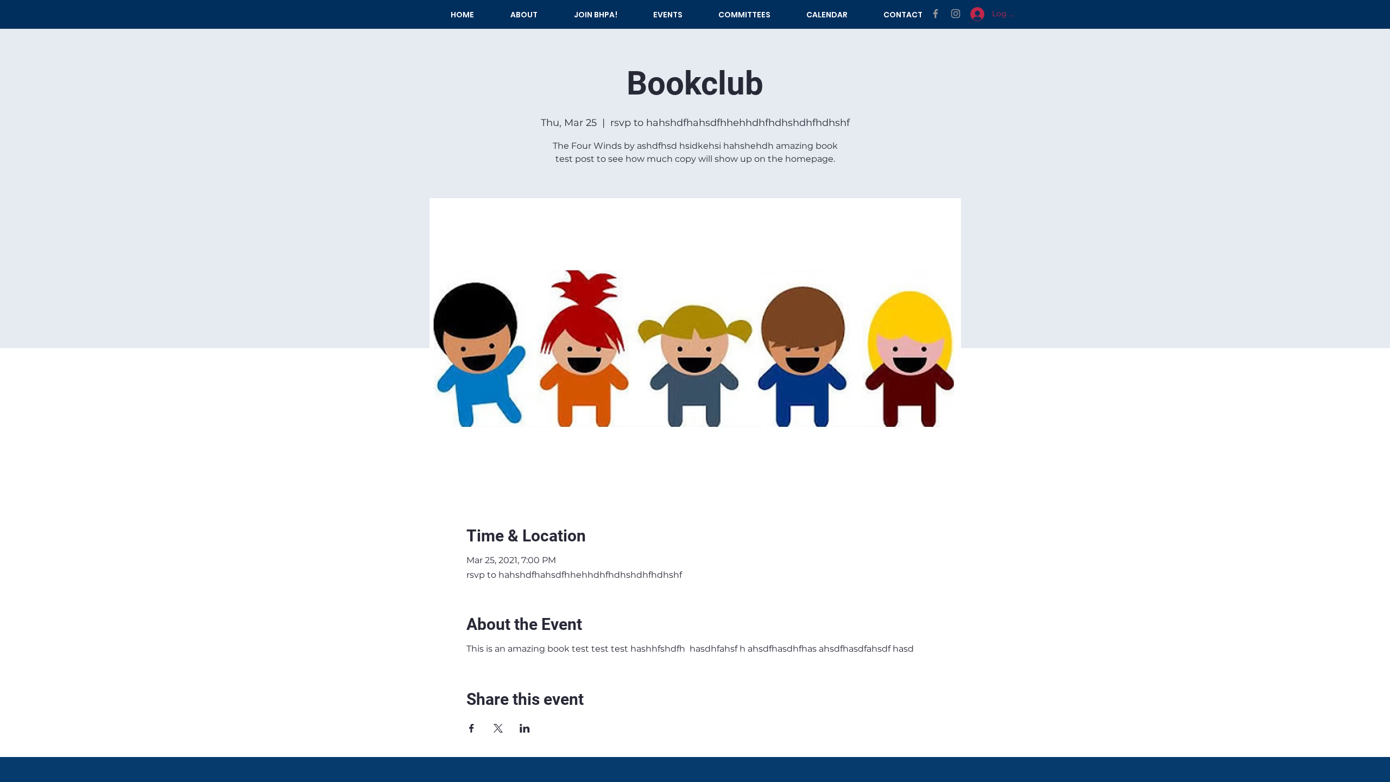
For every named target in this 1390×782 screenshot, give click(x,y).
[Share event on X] (498, 728)
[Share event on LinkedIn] (525, 728)
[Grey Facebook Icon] (936, 14)
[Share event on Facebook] (471, 728)
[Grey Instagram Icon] (956, 14)
